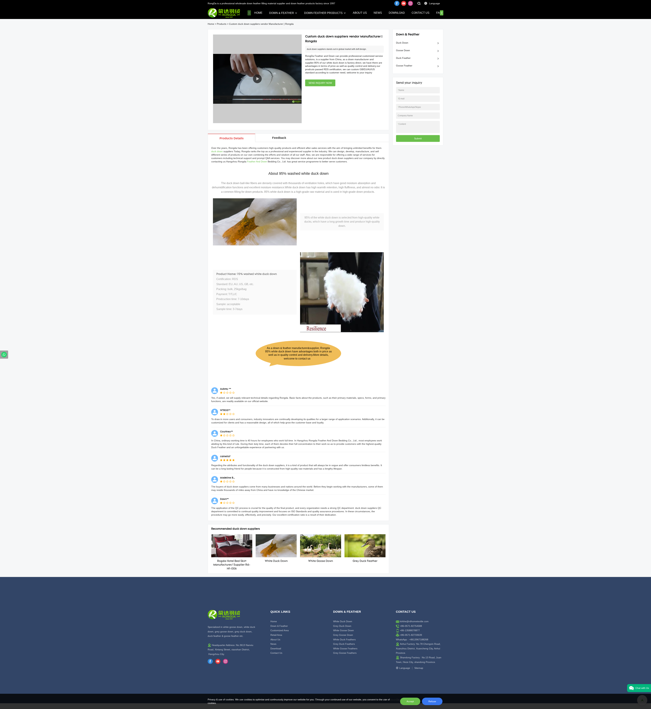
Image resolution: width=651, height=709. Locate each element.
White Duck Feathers (344, 639)
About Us (360, 12)
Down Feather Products (323, 13)
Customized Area (279, 630)
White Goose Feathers (345, 648)
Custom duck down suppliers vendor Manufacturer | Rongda (261, 24)
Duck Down (402, 42)
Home (258, 12)
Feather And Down (257, 161)
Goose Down (403, 50)
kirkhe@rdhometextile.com (414, 621)
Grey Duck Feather (365, 561)
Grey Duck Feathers (344, 644)
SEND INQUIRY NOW (320, 83)
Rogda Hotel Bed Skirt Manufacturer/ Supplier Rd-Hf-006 (231, 565)
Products (221, 24)
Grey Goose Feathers (345, 653)
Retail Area (276, 635)
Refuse (432, 701)
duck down (217, 151)
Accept (410, 701)
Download (397, 12)
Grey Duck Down (342, 626)
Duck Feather (403, 58)
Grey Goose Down (343, 635)
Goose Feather (404, 65)
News (378, 12)
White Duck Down (276, 561)
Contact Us (420, 12)
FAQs (439, 12)
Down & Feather (281, 13)
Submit (418, 138)
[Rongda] (4, 355)
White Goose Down (320, 561)
